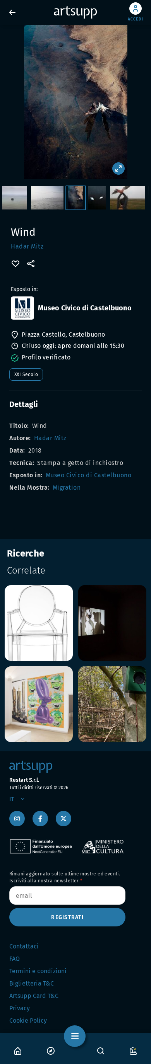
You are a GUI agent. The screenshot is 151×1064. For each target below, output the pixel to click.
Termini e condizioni (38, 971)
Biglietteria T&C (31, 983)
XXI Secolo (26, 374)
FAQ (14, 958)
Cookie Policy (28, 1020)
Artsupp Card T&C (33, 995)
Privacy (19, 1008)
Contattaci (24, 946)
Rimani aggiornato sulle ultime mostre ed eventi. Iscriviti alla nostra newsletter (64, 877)
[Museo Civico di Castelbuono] (22, 308)
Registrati (67, 917)
